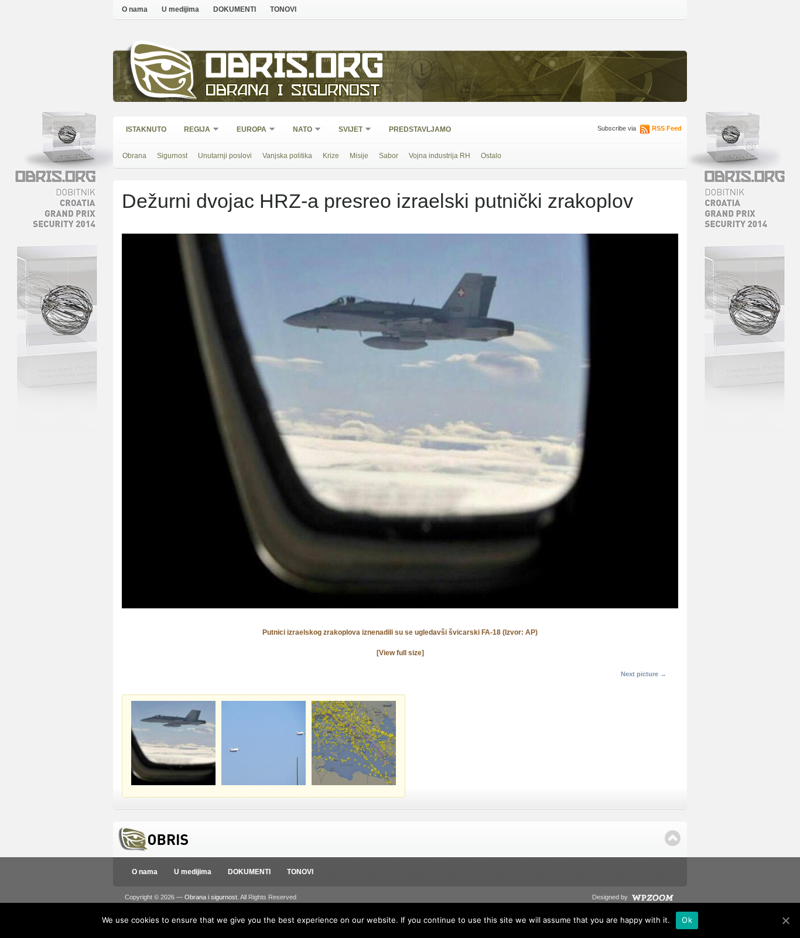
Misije (359, 156)
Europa (247, 130)
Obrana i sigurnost (293, 92)
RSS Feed (667, 128)
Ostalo (491, 156)
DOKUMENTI (234, 9)
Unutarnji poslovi (225, 156)
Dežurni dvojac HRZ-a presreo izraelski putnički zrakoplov (377, 201)
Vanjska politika (287, 156)
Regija (193, 130)
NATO (298, 130)
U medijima (180, 9)
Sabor (388, 156)
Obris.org (295, 69)
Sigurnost (172, 156)
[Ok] (785, 920)
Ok (687, 920)
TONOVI (283, 9)
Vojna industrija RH (439, 156)
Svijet (347, 130)
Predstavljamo (420, 129)
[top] (673, 838)
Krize (331, 156)
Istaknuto (146, 129)
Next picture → (643, 673)
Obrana (134, 156)
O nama (135, 9)
